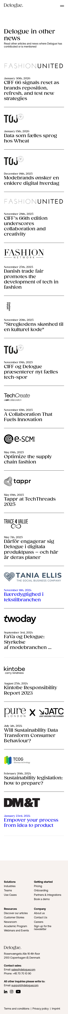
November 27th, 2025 (18, 267)
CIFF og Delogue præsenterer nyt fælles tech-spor (31, 372)
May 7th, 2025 (13, 537)
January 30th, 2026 (17, 78)
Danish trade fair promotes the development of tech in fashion (31, 279)
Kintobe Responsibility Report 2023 (30, 690)
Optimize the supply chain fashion (28, 459)
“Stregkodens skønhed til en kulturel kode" (33, 327)
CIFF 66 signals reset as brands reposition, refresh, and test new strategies (31, 90)
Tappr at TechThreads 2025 (30, 501)
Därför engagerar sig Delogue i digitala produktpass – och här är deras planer (31, 549)
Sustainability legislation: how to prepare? (33, 780)
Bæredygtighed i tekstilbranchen (24, 597)
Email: (7, 969)
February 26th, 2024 (17, 773)
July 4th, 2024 (13, 726)
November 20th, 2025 (19, 320)
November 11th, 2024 (17, 590)
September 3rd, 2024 (18, 632)
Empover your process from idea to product (31, 822)
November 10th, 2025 (18, 410)
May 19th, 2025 (14, 452)
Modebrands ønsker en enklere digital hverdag (31, 180)
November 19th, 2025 (18, 362)
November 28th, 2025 (18, 214)
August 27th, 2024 (16, 683)
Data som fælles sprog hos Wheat (30, 138)
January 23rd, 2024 (17, 816)
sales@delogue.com (23, 969)
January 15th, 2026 (16, 131)
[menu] (62, 6)
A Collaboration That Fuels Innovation (28, 417)
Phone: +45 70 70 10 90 (17, 973)
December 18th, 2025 (18, 173)
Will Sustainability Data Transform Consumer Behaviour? (31, 736)
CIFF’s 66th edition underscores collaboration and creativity (26, 226)
